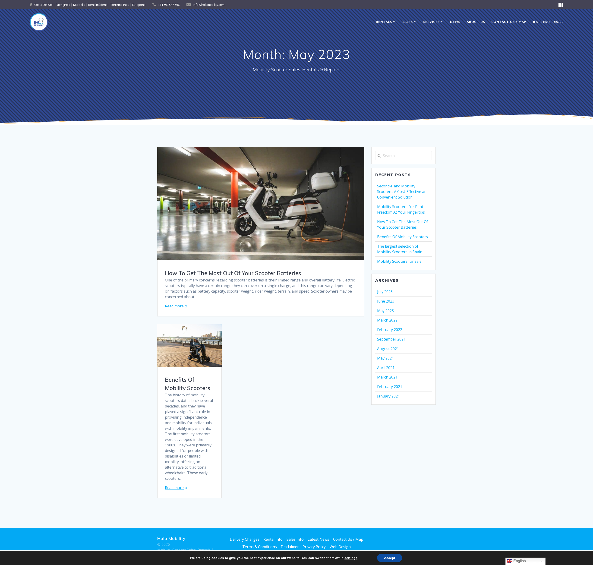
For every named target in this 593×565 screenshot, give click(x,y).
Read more (174, 306)
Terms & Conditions (259, 546)
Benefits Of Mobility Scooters (402, 236)
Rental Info (273, 539)
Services (431, 21)
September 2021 (391, 339)
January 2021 (388, 396)
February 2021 (389, 386)
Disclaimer (290, 546)
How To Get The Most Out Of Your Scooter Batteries (233, 273)
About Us (476, 21)
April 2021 (385, 367)
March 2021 (387, 377)
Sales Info (295, 539)
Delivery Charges (244, 539)
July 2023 (385, 291)
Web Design (340, 546)
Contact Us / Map (508, 21)
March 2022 (387, 320)
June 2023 (385, 301)
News (455, 21)
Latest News (318, 539)
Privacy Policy (314, 546)
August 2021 (388, 348)
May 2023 (385, 310)
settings (350, 558)
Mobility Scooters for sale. (399, 261)
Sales (407, 21)
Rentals (384, 21)
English (519, 561)
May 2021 (385, 358)
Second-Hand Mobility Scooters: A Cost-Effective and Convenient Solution (403, 191)
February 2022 (389, 329)
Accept (389, 558)
